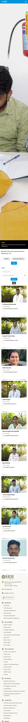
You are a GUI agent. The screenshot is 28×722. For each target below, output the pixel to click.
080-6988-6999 (8, 589)
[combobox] (14, 275)
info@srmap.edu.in (9, 593)
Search (14, 279)
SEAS (5, 251)
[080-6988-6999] (3, 589)
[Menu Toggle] (25, 1)
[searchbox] (14, 275)
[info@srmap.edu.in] (3, 593)
